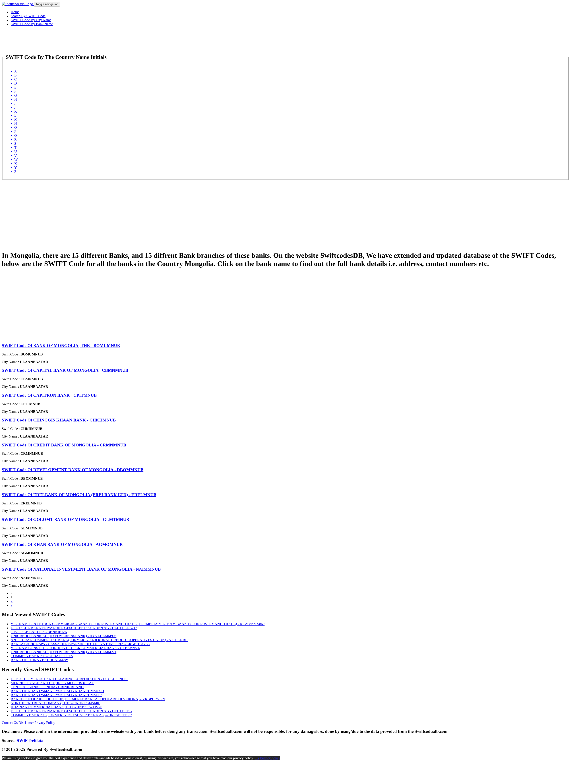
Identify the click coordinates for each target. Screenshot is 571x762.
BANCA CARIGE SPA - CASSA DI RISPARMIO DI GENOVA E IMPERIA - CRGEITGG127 (80, 644)
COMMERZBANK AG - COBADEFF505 (42, 656)
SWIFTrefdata (30, 740)
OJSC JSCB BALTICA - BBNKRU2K (39, 632)
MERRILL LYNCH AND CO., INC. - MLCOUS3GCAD (52, 683)
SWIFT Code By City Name (31, 20)
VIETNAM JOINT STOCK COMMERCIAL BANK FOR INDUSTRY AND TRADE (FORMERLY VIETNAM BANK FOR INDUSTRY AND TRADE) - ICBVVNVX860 (138, 624)
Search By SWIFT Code (28, 16)
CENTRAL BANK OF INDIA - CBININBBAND (47, 687)
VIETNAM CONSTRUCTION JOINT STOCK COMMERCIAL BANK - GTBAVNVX (75, 648)
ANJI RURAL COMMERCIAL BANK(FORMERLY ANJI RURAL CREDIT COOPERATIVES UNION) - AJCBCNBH (99, 640)
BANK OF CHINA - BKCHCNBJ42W (39, 660)
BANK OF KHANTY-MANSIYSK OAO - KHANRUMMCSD (57, 691)
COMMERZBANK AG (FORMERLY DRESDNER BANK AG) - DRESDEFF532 (71, 715)
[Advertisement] (135, 211)
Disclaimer (26, 723)
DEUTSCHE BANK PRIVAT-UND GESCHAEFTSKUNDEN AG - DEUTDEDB (71, 711)
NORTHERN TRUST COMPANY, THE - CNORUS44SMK (55, 703)
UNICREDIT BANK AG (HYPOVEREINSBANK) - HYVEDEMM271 (63, 652)
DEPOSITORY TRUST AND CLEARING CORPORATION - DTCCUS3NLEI (69, 679)
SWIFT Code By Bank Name (32, 24)
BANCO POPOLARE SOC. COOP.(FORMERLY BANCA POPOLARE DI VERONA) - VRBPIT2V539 (88, 699)
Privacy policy (270, 758)
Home (15, 12)
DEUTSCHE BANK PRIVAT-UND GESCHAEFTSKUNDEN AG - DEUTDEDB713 (74, 628)
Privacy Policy (45, 723)
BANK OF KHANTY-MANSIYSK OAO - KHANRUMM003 (56, 695)
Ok (257, 758)
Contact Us (10, 723)
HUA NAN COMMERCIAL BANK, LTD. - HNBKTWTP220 (56, 707)
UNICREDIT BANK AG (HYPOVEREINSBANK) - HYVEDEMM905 (63, 636)
